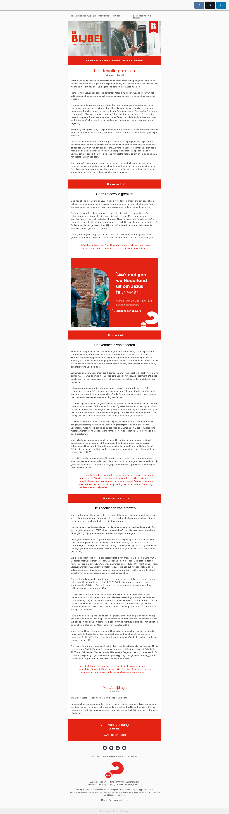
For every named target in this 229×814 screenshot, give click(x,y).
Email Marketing (106, 811)
